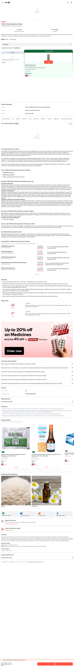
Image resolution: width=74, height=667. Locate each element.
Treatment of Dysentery (8, 174)
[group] (37, 9)
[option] (6, 119)
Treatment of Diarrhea (8, 172)
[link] (7, 2)
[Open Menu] (2, 2)
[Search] (67, 2)
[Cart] (71, 2)
